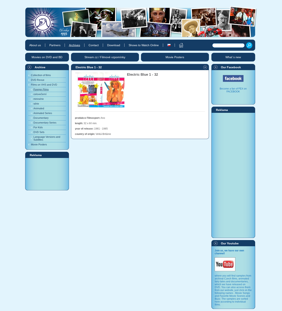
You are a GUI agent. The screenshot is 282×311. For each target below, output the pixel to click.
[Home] (179, 45)
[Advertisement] (47, 173)
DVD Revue (37, 80)
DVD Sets (38, 132)
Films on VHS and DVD (44, 84)
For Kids (38, 127)
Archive (40, 67)
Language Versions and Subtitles (46, 138)
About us (35, 45)
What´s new (233, 57)
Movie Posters (39, 144)
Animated (38, 108)
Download (113, 45)
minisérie (38, 99)
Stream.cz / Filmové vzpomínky (104, 57)
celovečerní (39, 94)
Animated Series (42, 113)
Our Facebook (231, 67)
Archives (74, 45)
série (36, 103)
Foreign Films (41, 89)
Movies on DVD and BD (47, 57)
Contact (94, 45)
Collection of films (41, 75)
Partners (54, 45)
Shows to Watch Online (144, 45)
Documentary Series (44, 122)
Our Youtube (230, 243)
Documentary (41, 118)
